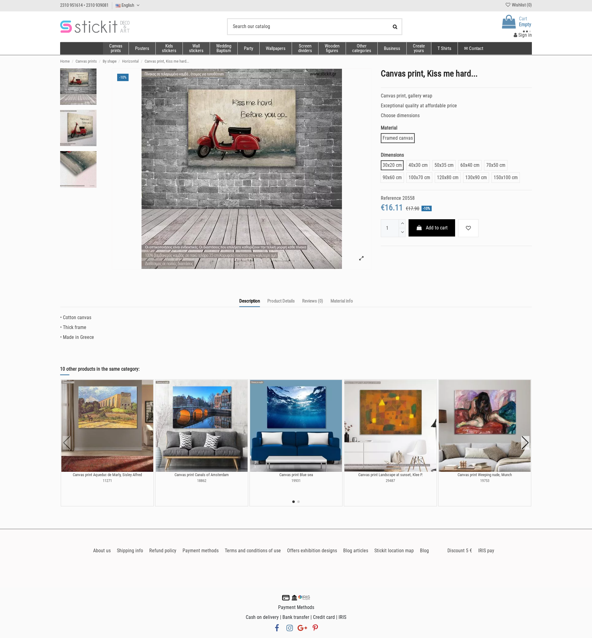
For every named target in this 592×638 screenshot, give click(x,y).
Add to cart (437, 228)
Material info (342, 301)
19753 (484, 480)
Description (249, 301)
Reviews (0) (312, 301)
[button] (361, 48)
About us (102, 551)
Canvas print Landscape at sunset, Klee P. (390, 474)
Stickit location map (394, 551)
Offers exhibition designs (312, 551)
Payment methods (201, 551)
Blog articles (355, 551)
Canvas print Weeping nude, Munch (485, 474)
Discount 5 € (459, 551)
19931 (296, 480)
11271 (107, 480)
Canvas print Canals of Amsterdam (202, 474)
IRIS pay (486, 551)
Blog (424, 551)
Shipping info (130, 551)
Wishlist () (521, 5)
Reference (391, 198)
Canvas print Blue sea (296, 474)
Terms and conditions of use (253, 551)
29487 (390, 480)
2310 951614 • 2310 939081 (84, 5)
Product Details (281, 301)
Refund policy (162, 551)
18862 (201, 480)
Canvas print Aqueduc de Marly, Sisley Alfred (107, 474)
